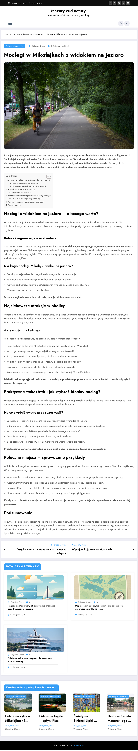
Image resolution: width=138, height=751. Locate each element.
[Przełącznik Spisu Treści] (47, 176)
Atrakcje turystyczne (15, 697)
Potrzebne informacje (14, 46)
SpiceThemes (79, 745)
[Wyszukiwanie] (121, 23)
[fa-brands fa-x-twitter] (114, 3)
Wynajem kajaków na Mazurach (92, 549)
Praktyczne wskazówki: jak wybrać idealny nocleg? (29, 195)
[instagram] (123, 3)
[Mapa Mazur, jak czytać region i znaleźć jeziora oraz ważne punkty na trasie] (102, 587)
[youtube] (128, 3)
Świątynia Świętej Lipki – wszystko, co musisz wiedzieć (51, 718)
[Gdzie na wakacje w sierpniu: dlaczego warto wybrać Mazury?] (35, 639)
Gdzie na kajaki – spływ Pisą (17, 718)
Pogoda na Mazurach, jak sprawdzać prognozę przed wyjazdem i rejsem (31, 607)
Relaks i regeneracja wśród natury (25, 183)
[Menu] (10, 23)
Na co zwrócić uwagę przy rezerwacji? (27, 198)
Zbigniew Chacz (38, 46)
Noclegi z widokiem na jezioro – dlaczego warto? (28, 180)
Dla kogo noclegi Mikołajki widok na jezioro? (29, 186)
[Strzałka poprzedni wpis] (5, 549)
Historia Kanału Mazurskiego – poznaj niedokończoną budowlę (85, 718)
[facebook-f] (110, 3)
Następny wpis (79, 544)
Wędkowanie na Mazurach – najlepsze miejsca (41, 551)
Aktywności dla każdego (21, 192)
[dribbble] (119, 3)
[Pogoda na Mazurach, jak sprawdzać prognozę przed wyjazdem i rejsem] (35, 587)
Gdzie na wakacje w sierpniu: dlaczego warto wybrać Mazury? (30, 660)
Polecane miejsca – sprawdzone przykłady (26, 202)
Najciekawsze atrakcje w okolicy (21, 189)
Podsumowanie (14, 205)
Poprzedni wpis (58, 544)
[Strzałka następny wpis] (133, 549)
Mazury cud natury (68, 11)
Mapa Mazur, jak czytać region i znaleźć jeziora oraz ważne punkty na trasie (99, 607)
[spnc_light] (127, 23)
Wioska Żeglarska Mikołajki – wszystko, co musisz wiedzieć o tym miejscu (119, 715)
